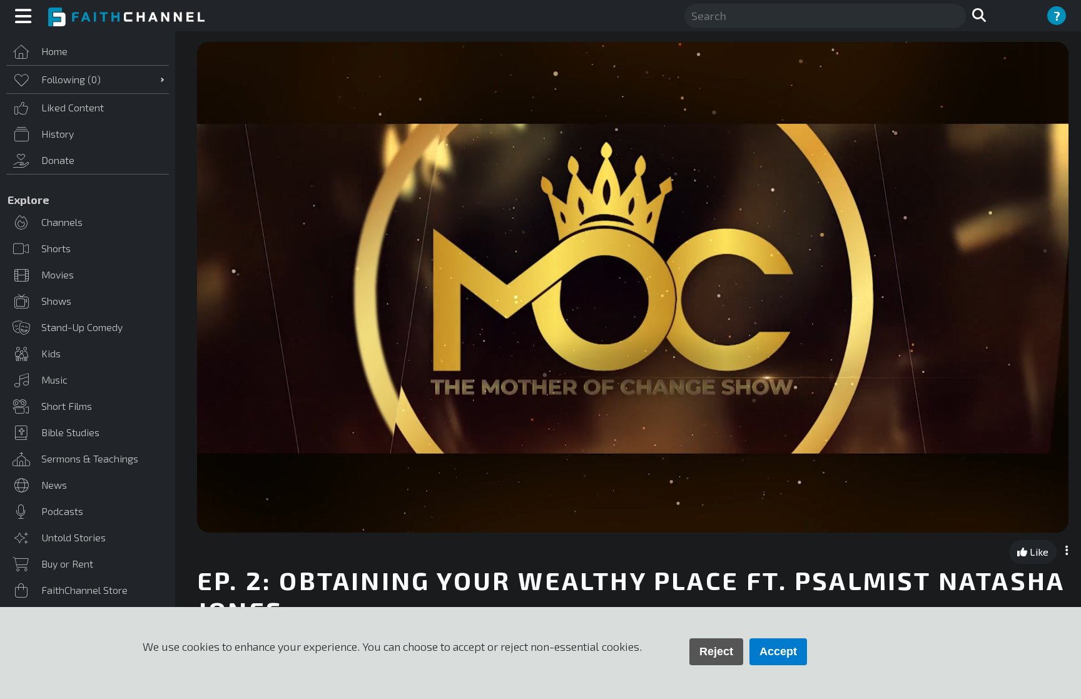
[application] (632, 287)
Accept (778, 651)
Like (1037, 552)
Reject (716, 651)
